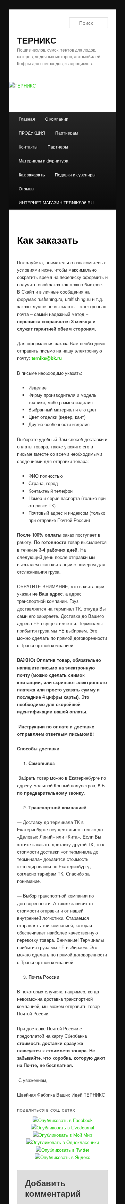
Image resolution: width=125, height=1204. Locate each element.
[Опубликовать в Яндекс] (62, 1157)
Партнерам (66, 133)
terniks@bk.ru (47, 358)
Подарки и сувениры (75, 174)
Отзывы (26, 188)
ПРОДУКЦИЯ (32, 133)
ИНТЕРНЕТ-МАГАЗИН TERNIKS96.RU (56, 202)
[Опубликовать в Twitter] (62, 1149)
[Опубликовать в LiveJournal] (62, 1127)
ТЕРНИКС (36, 40)
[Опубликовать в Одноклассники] (62, 1142)
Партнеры (58, 147)
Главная (27, 119)
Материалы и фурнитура (43, 161)
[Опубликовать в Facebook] (63, 1120)
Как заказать (32, 175)
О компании (56, 119)
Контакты (28, 147)
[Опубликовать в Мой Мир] (62, 1134)
